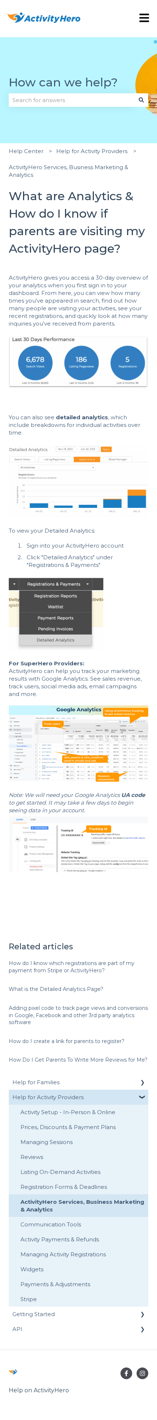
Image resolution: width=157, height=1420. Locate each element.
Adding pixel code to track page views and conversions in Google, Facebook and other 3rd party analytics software (78, 1015)
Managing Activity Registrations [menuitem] (63, 1254)
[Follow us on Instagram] (142, 1373)
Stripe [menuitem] (28, 1299)
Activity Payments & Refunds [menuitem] (59, 1239)
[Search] (141, 100)
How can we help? (63, 82)
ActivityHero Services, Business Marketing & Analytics (68, 171)
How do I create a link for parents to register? (67, 1041)
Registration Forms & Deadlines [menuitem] (63, 1186)
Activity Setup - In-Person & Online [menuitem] (67, 1112)
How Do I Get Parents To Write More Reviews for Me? (78, 1060)
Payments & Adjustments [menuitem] (55, 1284)
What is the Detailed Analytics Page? (56, 989)
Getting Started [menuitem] (33, 1314)
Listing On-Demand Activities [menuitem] (60, 1171)
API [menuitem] (17, 1329)
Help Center (26, 151)
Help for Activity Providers (91, 151)
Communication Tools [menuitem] (50, 1224)
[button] (142, 1082)
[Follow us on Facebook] (126, 1373)
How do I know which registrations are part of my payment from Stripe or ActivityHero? (71, 967)
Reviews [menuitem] (31, 1156)
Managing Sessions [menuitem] (46, 1142)
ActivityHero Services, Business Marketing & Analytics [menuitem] (82, 1205)
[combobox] (71, 100)
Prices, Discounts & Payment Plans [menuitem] (68, 1127)
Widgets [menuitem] (31, 1269)
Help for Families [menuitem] (36, 1082)
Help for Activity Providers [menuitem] (48, 1097)
